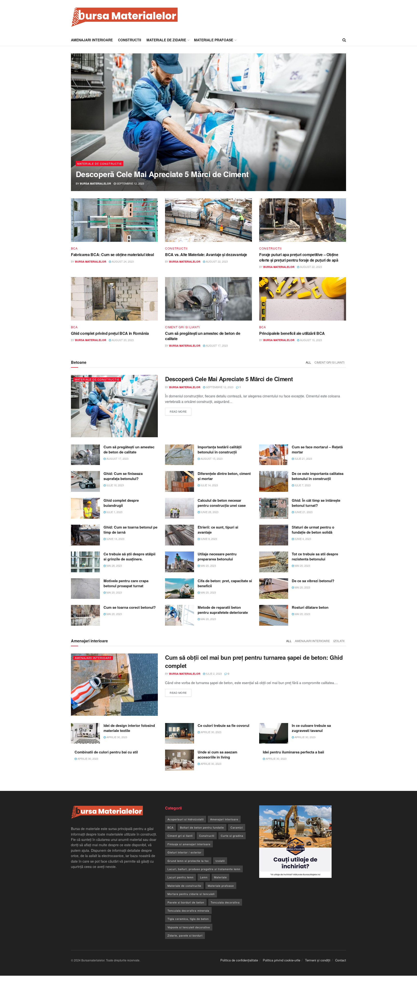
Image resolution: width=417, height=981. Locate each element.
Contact (340, 960)
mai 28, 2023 (114, 565)
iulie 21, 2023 (303, 458)
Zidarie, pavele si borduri (184, 935)
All (308, 362)
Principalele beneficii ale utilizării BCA (292, 333)
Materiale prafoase (213, 39)
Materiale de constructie (99, 163)
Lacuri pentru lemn (180, 877)
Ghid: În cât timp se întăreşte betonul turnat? (316, 503)
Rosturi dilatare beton (310, 607)
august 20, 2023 (122, 340)
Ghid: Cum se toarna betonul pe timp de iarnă (130, 529)
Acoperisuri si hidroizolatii (185, 819)
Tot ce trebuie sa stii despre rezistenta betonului (315, 556)
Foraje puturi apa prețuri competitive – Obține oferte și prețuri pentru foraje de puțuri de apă (298, 257)
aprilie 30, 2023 (116, 737)
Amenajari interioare (92, 39)
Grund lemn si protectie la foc (188, 861)
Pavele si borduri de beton (185, 902)
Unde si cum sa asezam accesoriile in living (217, 754)
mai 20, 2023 (208, 565)
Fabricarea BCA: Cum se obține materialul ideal (112, 254)
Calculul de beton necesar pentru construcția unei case (222, 503)
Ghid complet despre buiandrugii (121, 503)
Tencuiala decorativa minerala (188, 910)
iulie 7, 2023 (302, 485)
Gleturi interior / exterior (184, 852)
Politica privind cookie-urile (281, 960)
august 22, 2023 (216, 261)
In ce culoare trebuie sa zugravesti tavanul (311, 728)
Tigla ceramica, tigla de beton (188, 919)
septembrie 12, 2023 (130, 183)
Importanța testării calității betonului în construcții (220, 449)
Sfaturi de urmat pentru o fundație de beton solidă (313, 529)
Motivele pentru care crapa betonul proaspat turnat (126, 583)
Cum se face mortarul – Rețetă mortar (317, 449)
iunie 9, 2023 (208, 539)
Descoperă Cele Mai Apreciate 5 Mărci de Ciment (162, 173)
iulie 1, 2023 (114, 512)
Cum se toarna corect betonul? (130, 607)
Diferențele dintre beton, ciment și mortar (224, 476)
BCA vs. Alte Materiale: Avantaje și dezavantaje (206, 254)
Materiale (220, 877)
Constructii (129, 39)
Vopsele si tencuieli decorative (188, 927)
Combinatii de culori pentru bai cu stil (106, 752)
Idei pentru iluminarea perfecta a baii (293, 752)
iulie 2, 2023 (213, 673)
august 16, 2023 (310, 340)
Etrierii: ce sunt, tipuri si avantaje (218, 529)
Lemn (204, 877)
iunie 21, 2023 (303, 512)
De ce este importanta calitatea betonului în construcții (317, 476)
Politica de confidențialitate (239, 960)
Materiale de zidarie (166, 39)
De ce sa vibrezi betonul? (313, 580)
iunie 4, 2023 (302, 539)
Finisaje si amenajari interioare (188, 844)
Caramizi (236, 827)
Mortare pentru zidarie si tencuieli (191, 894)
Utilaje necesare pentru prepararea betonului (217, 556)
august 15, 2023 (211, 458)
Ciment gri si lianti (182, 327)
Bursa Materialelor (95, 183)
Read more (178, 411)
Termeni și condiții (317, 960)
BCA (74, 248)
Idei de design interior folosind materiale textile (129, 728)
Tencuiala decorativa (225, 902)
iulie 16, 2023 (115, 485)
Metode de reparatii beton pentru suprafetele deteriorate (223, 610)
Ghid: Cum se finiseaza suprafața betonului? (123, 476)
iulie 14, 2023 (209, 485)
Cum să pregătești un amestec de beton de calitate (202, 335)
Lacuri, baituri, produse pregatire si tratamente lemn (203, 869)
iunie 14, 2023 (115, 539)
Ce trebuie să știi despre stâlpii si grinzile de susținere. (129, 556)
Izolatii (338, 641)
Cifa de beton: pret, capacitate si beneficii (225, 583)
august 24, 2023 (122, 261)
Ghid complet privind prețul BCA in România (110, 333)
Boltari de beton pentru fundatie (202, 827)
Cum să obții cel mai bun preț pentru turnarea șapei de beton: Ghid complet (254, 661)
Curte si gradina (232, 836)
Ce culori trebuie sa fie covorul (223, 725)
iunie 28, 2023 (209, 512)
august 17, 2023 (216, 345)
